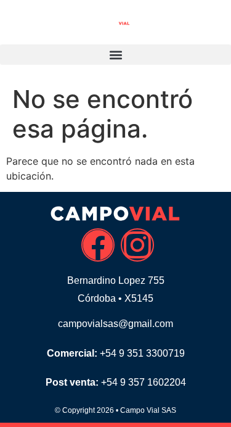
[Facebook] (98, 245)
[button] (115, 54)
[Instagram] (137, 245)
